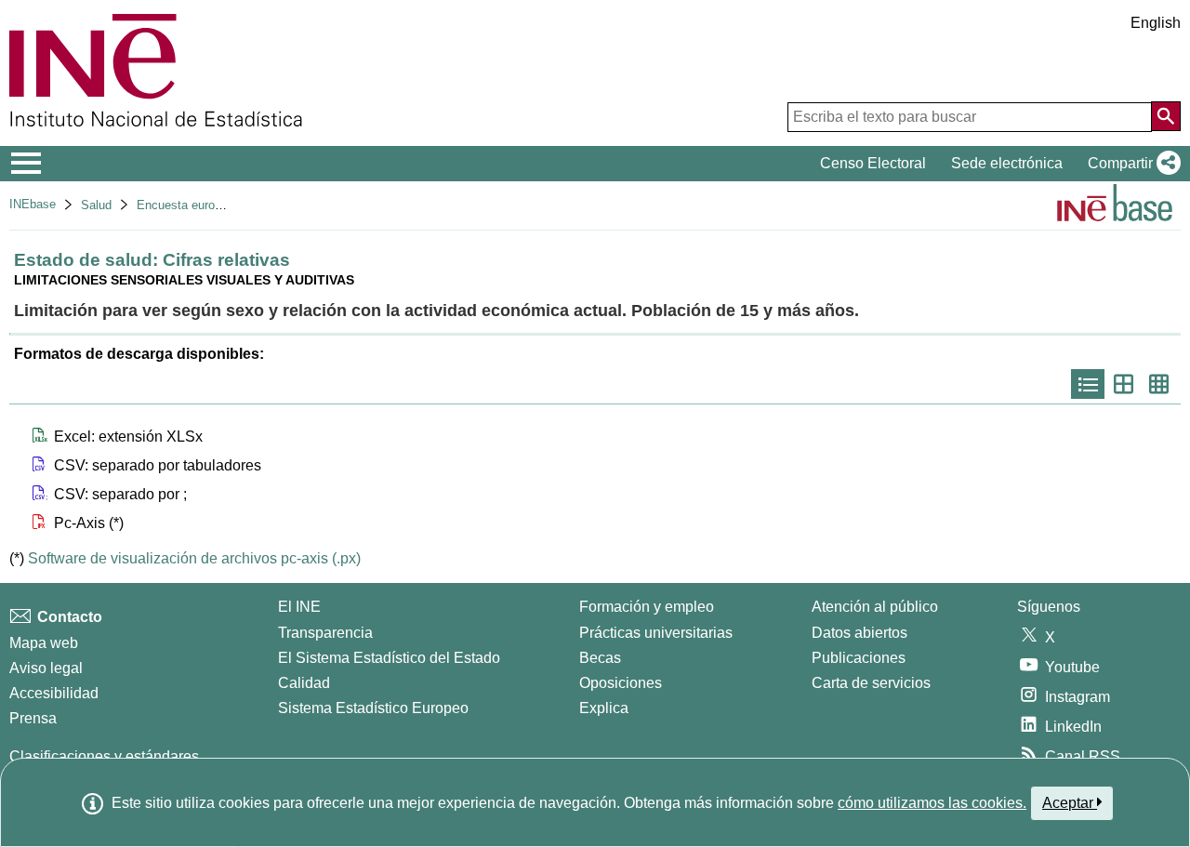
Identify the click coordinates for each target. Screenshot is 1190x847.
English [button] (1155, 23)
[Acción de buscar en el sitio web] (1166, 116)
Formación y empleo (646, 607)
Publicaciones (859, 658)
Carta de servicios (871, 683)
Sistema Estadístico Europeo (373, 708)
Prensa (33, 718)
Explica (603, 708)
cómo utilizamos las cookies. (932, 803)
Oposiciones (620, 683)
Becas (600, 658)
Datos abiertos (859, 633)
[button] (1130, 163)
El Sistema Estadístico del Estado (389, 658)
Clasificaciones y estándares (104, 756)
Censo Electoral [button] (873, 163)
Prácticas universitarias (656, 633)
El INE (299, 607)
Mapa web (43, 643)
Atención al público (875, 607)
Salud (96, 205)
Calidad (304, 683)
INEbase (32, 204)
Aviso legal (46, 668)
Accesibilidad (54, 693)
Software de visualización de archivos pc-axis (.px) (194, 558)
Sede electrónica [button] (1007, 163)
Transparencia (325, 633)
